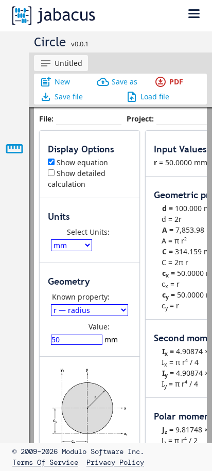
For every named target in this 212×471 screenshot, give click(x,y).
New (55, 82)
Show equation (81, 162)
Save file (61, 97)
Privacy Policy (115, 462)
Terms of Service (45, 462)
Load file (147, 97)
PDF (168, 82)
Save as (117, 82)
